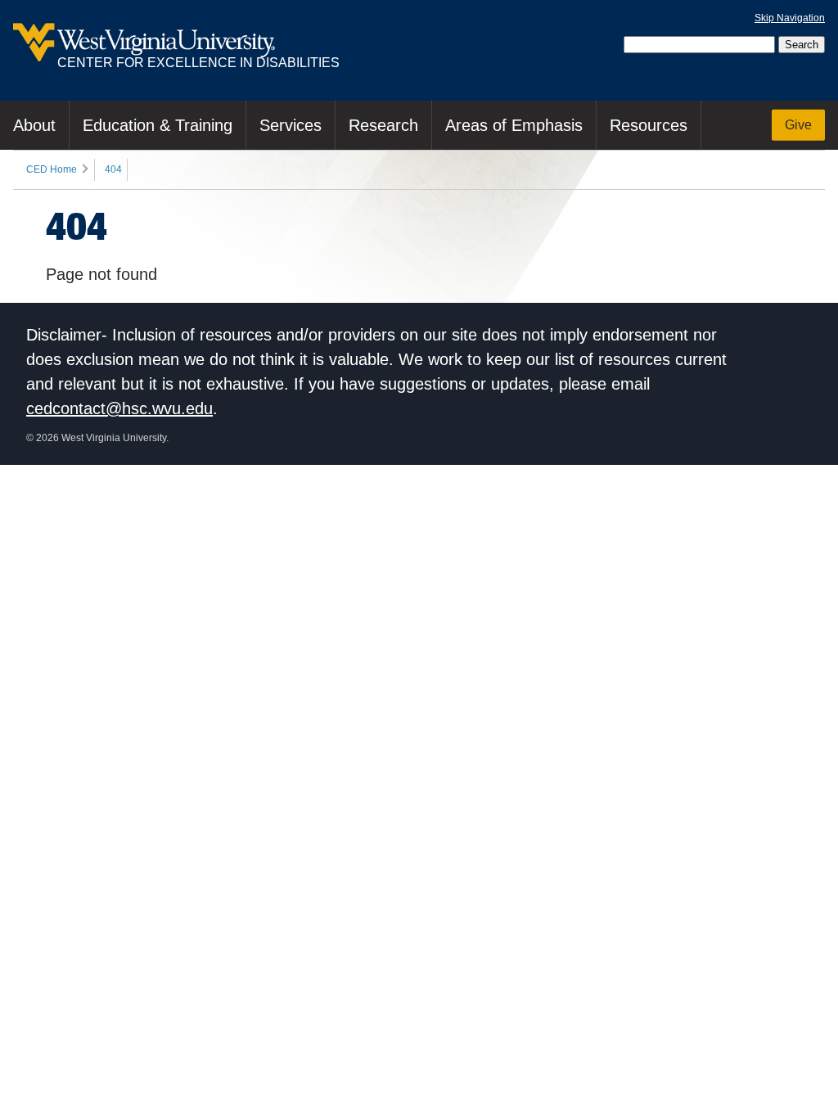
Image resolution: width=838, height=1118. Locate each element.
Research (383, 125)
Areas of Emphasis (514, 125)
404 (113, 169)
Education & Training (157, 125)
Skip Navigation (790, 18)
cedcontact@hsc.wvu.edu (119, 408)
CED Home (51, 169)
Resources (648, 125)
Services (290, 125)
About (34, 125)
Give (798, 125)
